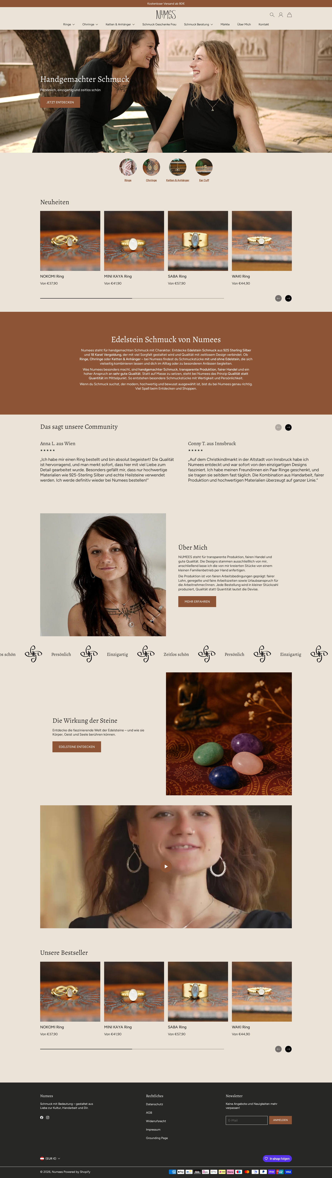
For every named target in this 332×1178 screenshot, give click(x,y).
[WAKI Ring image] (262, 241)
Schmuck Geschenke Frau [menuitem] (159, 24)
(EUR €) (51, 1158)
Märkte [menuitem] (225, 24)
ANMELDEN (280, 1120)
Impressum (153, 1129)
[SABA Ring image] (198, 241)
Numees (57, 1172)
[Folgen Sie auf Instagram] (47, 1117)
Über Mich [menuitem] (244, 24)
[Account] (280, 14)
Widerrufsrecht (156, 1121)
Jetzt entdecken (60, 102)
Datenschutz (154, 1104)
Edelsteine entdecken (77, 747)
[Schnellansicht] (95, 266)
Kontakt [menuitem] (264, 24)
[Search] (272, 14)
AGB (149, 1112)
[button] (69, 24)
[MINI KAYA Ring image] (134, 241)
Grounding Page (157, 1138)
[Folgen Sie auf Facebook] (41, 1117)
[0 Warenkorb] (289, 14)
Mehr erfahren (197, 601)
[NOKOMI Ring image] (70, 241)
